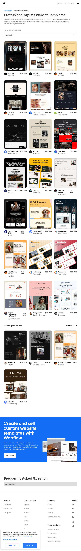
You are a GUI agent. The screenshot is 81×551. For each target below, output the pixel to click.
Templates (8, 10)
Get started (66, 3)
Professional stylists (21, 10)
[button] (40, 35)
